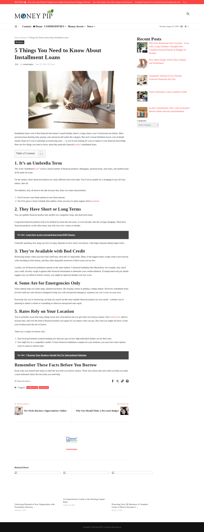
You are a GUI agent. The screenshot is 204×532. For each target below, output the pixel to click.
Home (17, 38)
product (78, 144)
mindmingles (28, 64)
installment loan (32, 388)
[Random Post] (181, 26)
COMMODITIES (54, 26)
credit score (115, 317)
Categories (141, 121)
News (90, 26)
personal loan (43, 388)
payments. (95, 201)
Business (23, 38)
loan (36, 169)
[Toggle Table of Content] (39, 153)
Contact (26, 26)
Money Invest (75, 26)
